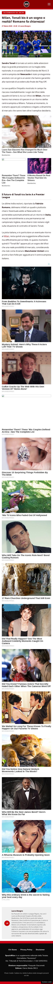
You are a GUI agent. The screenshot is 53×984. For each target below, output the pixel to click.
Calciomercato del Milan (13, 13)
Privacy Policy (26, 950)
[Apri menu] (49, 4)
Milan (6, 236)
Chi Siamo (12, 950)
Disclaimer (40, 950)
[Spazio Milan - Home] (26, 4)
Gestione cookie (47, 982)
